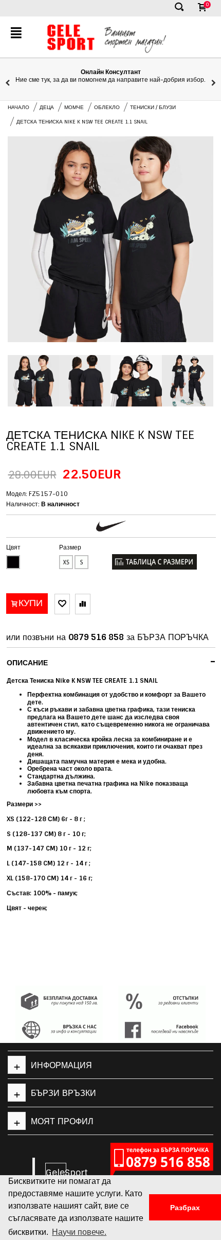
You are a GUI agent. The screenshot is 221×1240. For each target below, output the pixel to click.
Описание (111, 661)
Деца (47, 107)
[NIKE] (111, 526)
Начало (18, 107)
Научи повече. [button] (79, 1232)
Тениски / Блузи (153, 107)
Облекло (107, 107)
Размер (70, 547)
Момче (74, 107)
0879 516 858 (96, 637)
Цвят (13, 547)
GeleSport (56, 1172)
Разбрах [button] (185, 1207)
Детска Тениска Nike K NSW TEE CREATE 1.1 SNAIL (82, 121)
